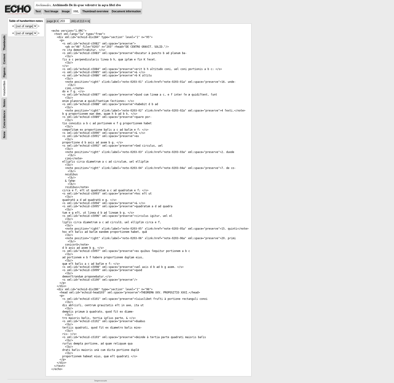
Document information (126, 11)
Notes (4, 103)
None (4, 134)
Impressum (100, 380)
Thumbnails (4, 42)
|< (55, 21)
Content (4, 59)
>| (88, 21)
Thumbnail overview (95, 11)
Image (66, 11)
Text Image (51, 11)
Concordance (4, 119)
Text (38, 11)
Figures (4, 72)
